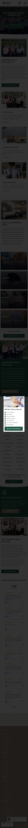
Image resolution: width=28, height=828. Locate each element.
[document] (14, 414)
